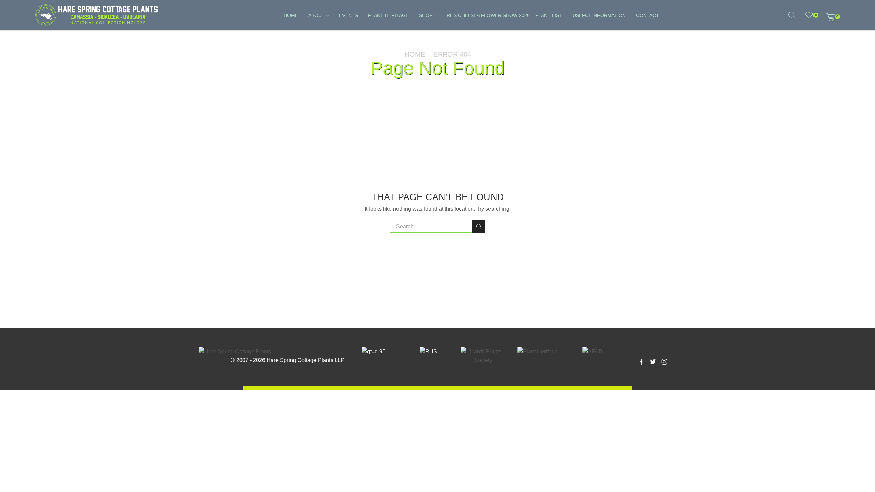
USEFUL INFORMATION (599, 15)
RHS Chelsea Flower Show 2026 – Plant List (504, 15)
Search (478, 226)
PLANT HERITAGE (388, 15)
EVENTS (348, 15)
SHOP (425, 15)
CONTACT (647, 15)
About (316, 15)
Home (291, 15)
